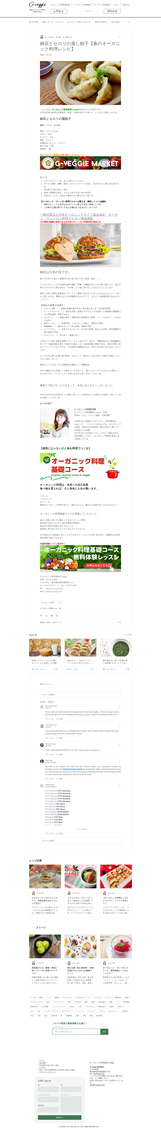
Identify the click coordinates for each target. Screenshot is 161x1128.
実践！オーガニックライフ (52, 22)
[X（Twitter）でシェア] (46, 616)
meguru (72, 1006)
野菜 (69, 1002)
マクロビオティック (83, 997)
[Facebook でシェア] (41, 616)
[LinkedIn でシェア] (52, 616)
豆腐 (77, 1016)
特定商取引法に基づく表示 (49, 1065)
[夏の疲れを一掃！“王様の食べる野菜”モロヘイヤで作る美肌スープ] (116, 647)
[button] (129, 22)
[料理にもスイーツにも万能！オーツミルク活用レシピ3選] (45, 647)
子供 (32, 1016)
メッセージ (65, 1094)
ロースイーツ (113, 1011)
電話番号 (41, 1105)
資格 (84, 1016)
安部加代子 (34, 1006)
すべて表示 (128, 635)
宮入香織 (45, 1006)
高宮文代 (78, 1002)
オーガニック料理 (47, 602)
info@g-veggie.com (97, 1085)
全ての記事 (33, 22)
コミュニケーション (59, 1006)
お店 (79, 1006)
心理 (38, 1016)
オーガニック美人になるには (79, 22)
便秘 (86, 1002)
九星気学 (125, 1011)
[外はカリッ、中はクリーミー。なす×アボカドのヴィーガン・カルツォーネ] (80, 647)
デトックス (91, 1011)
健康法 (57, 997)
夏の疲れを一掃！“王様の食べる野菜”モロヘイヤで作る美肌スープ (115, 661)
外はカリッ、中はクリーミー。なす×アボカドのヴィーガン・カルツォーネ (79, 661)
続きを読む (115, 22)
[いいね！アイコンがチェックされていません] (46, 719)
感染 (45, 1016)
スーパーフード (58, 1002)
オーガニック (67, 997)
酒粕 (91, 1016)
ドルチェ (102, 1011)
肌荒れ (112, 1006)
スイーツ (108, 997)
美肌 (48, 1002)
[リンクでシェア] (57, 616)
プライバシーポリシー (47, 1072)
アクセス (42, 1067)
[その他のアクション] (119, 37)
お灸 (38, 1011)
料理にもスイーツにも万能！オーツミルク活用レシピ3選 (44, 661)
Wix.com (96, 1126)
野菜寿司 (99, 1016)
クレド (41, 1060)
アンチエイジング (37, 1002)
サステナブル (89, 1006)
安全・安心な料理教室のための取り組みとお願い (57, 1070)
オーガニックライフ (51, 1011)
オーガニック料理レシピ (48, 608)
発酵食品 (118, 997)
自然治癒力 (102, 1002)
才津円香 (54, 1016)
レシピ (59, 602)
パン (117, 1002)
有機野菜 (69, 1016)
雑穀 (110, 1002)
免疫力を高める (101, 22)
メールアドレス (58, 1027)
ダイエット (80, 1011)
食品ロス (121, 1006)
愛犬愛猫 (126, 1002)
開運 (92, 1002)
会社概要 (42, 1063)
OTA (32, 1011)
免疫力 (127, 997)
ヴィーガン (97, 997)
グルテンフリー (67, 1011)
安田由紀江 (102, 1006)
